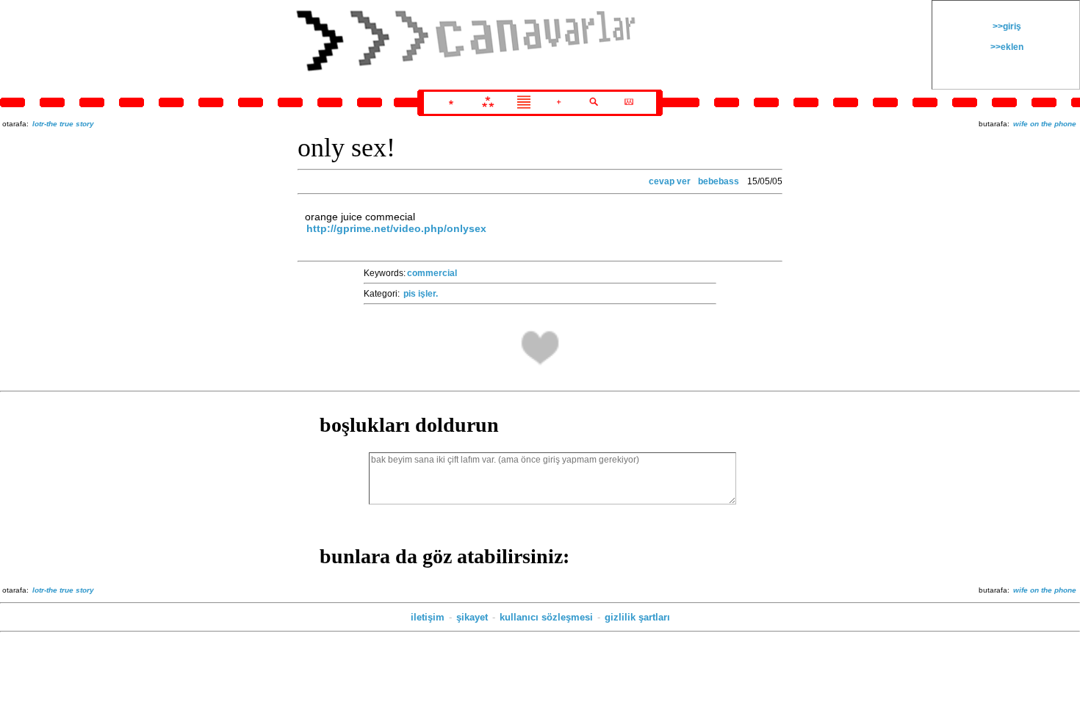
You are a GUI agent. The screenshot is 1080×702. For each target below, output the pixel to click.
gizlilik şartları (637, 617)
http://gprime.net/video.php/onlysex (396, 228)
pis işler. (420, 294)
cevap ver (670, 181)
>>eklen (1005, 47)
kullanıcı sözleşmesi (546, 617)
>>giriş (1005, 26)
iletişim (427, 617)
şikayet (472, 617)
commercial (432, 273)
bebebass (718, 181)
